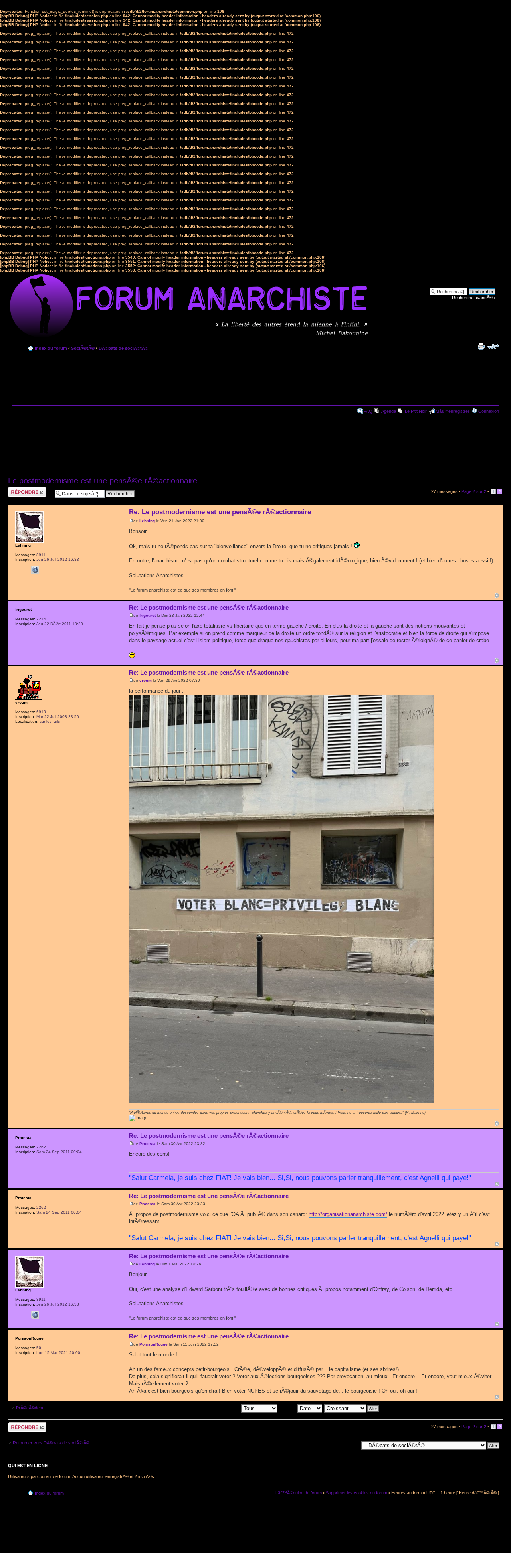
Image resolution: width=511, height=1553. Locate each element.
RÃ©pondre (19, 489)
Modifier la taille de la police (493, 346)
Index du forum (51, 348)
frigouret (147, 615)
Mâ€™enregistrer (452, 411)
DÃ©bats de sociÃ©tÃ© (123, 348)
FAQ (368, 411)
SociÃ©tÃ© (83, 348)
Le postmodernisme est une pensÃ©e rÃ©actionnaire (102, 480)
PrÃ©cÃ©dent (29, 1407)
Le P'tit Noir (416, 411)
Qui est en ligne (28, 1465)
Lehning (147, 521)
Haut (497, 595)
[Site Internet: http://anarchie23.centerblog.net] (35, 570)
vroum (145, 680)
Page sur (473, 491)
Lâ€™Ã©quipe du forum (298, 1492)
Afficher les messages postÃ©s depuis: (202, 1408)
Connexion (488, 411)
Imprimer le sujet (481, 346)
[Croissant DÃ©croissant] (352, 1408)
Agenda (388, 411)
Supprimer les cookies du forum (356, 1492)
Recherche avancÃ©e (473, 297)
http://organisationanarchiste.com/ (348, 1214)
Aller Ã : (350, 1445)
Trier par (288, 1408)
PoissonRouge (153, 1344)
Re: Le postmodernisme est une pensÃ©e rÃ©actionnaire (220, 512)
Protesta (147, 1143)
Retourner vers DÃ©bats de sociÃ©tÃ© (51, 1443)
